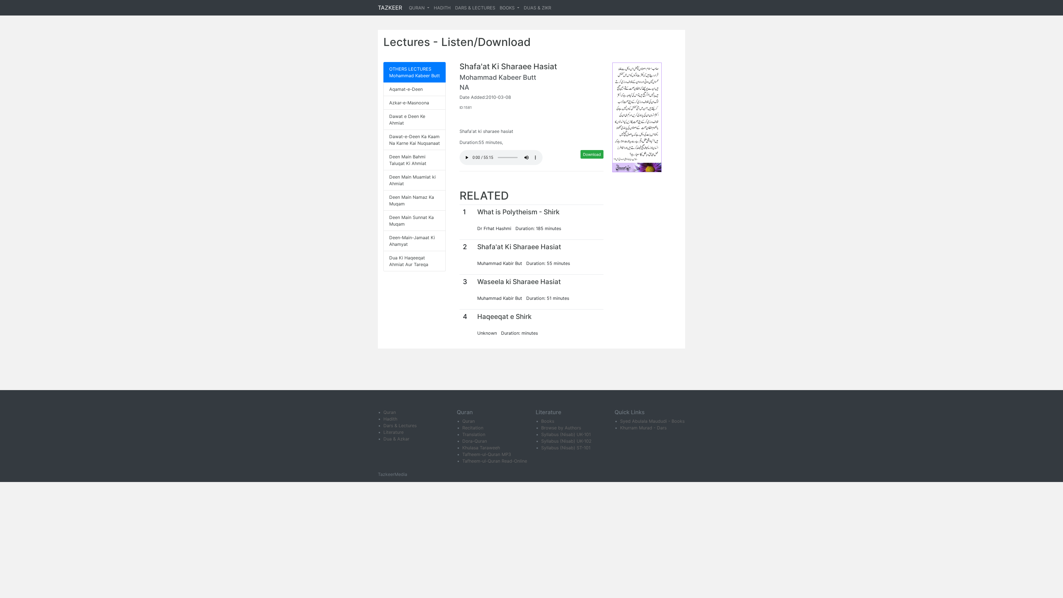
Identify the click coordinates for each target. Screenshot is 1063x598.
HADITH (442, 8)
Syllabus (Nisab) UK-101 (566, 434)
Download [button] (592, 154)
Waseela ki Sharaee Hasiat (519, 282)
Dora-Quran (474, 441)
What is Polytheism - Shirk (518, 212)
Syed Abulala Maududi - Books (652, 421)
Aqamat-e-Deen (406, 89)
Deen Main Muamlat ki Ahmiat (412, 180)
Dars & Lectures (400, 425)
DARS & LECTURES (475, 8)
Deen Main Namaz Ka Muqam (411, 200)
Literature (393, 432)
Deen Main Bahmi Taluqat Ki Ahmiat (407, 160)
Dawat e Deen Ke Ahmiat (407, 120)
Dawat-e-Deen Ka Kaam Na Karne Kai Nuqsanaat (414, 140)
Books (547, 421)
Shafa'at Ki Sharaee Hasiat (519, 247)
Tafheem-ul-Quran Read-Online (494, 461)
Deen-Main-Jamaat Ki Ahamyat (412, 241)
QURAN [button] (417, 8)
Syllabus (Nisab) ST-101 (565, 447)
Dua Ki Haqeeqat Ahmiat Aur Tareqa (408, 261)
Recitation (472, 428)
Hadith (390, 419)
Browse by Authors (561, 428)
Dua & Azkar (396, 439)
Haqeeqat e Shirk (504, 317)
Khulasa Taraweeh (481, 447)
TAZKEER (390, 7)
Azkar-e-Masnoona (409, 102)
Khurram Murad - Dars (643, 428)
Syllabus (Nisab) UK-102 (566, 441)
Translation (473, 434)
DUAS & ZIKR (537, 8)
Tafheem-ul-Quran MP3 (486, 454)
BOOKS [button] (508, 8)
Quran (389, 412)
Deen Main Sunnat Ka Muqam (411, 221)
